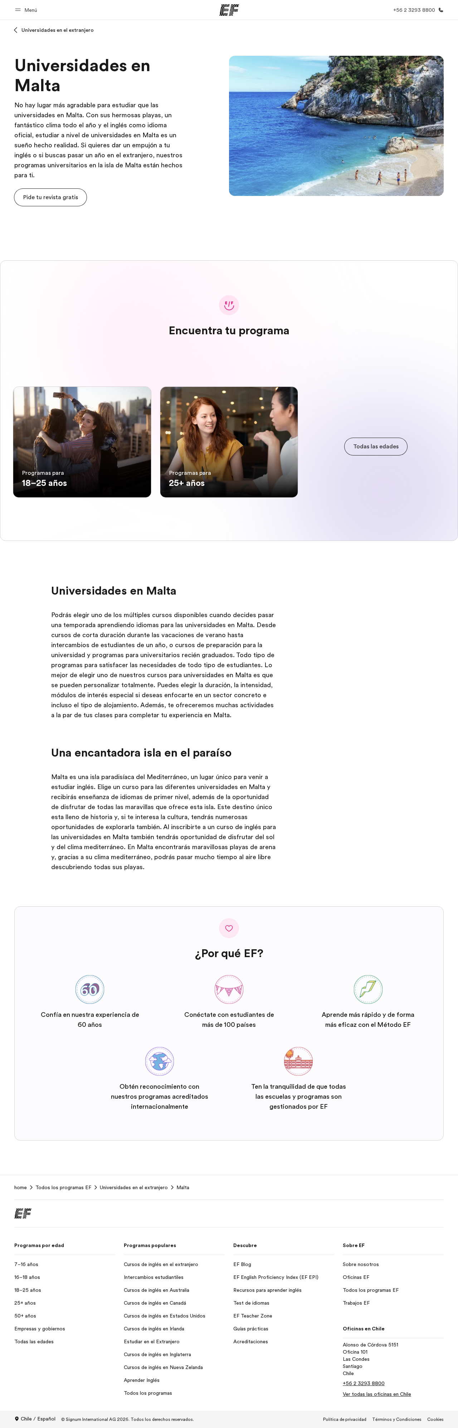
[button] (27, 10)
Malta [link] (182, 1187)
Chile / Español (38, 1419)
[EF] (229, 10)
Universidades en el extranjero (57, 30)
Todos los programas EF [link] (63, 1187)
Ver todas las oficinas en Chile (377, 1394)
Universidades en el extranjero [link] (134, 1187)
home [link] (20, 1187)
